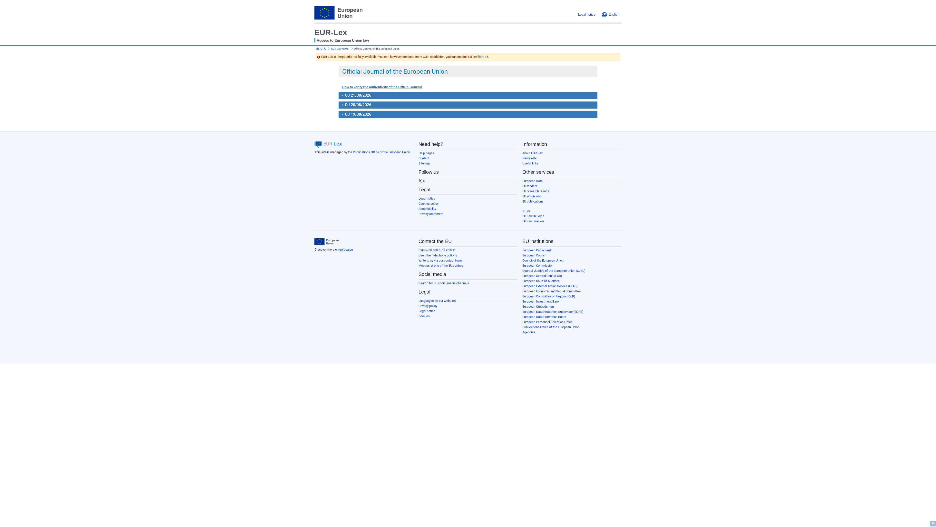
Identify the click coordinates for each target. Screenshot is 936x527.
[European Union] (326, 241)
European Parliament (536, 250)
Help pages (426, 153)
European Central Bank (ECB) (542, 276)
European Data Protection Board (544, 317)
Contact (424, 158)
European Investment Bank (540, 301)
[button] (610, 15)
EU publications (533, 201)
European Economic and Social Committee (551, 291)
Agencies (528, 332)
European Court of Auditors (540, 281)
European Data (532, 181)
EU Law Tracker (533, 221)
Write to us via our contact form (440, 260)
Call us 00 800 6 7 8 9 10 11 (437, 250)
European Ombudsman (538, 306)
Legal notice (427, 198)
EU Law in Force (533, 216)
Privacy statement (431, 214)
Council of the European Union (543, 260)
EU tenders (529, 186)
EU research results (535, 191)
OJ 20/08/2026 (357, 104)
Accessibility (427, 209)
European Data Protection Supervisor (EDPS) (553, 312)
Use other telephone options (438, 255)
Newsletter (529, 158)
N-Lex (526, 211)
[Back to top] (933, 523)
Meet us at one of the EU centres (441, 265)
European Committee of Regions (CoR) (548, 296)
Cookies (424, 316)
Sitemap (424, 163)
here (481, 57)
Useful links (530, 163)
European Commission (537, 265)
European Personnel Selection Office (547, 322)
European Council (534, 255)
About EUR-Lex (532, 153)
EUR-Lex (330, 32)
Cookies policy (429, 203)
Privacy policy (428, 306)
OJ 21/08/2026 (357, 95)
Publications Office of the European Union (381, 152)
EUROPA (321, 49)
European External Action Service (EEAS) (550, 286)
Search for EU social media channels (444, 283)
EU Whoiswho (531, 196)
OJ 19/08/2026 (357, 114)
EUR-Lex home (340, 49)
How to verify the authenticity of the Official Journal (382, 87)
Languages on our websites (438, 301)
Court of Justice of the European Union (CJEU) (553, 271)
